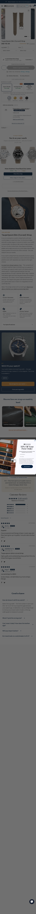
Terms (32, 463)
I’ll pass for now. (27, 469)
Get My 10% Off (27, 466)
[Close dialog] (34, 440)
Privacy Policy (29, 463)
